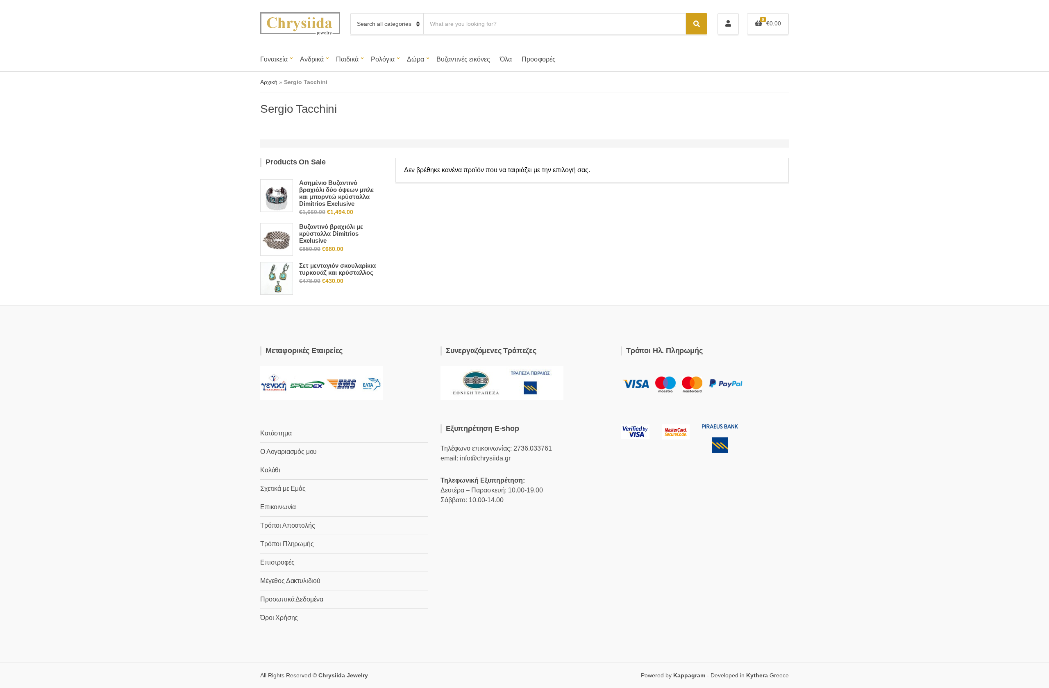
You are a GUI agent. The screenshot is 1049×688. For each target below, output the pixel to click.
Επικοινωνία (278, 506)
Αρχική (268, 82)
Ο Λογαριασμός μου (288, 451)
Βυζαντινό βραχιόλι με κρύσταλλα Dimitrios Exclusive (331, 233)
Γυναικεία (274, 59)
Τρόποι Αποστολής (287, 525)
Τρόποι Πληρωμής (287, 543)
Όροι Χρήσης (279, 617)
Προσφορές (539, 59)
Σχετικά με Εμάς (283, 488)
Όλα (506, 59)
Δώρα (415, 59)
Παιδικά (347, 59)
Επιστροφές (277, 562)
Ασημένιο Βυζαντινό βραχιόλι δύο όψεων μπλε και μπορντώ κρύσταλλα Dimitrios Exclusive (336, 193)
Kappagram (689, 675)
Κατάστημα (276, 433)
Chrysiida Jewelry (343, 675)
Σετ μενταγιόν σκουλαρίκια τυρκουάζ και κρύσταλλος (337, 269)
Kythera (757, 675)
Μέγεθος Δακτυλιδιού (290, 580)
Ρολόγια (383, 59)
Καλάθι (270, 470)
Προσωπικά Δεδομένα (291, 599)
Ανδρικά (312, 59)
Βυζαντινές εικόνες (463, 59)
